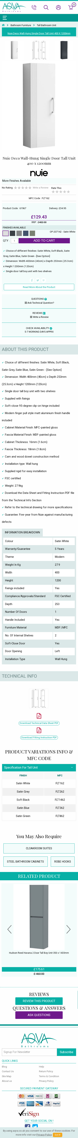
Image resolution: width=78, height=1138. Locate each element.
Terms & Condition (49, 1076)
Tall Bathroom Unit (46, 25)
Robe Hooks (62, 861)
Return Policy (46, 1071)
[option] (14, 50)
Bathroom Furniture (21, 25)
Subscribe (66, 1052)
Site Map (6, 1076)
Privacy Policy (46, 1081)
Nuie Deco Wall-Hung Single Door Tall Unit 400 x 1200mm (39, 33)
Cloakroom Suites (39, 848)
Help (41, 1066)
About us (7, 1081)
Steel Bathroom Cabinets (25, 861)
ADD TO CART (44, 240)
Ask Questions (39, 1015)
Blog (4, 1066)
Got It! (57, 1135)
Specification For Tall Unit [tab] (21, 767)
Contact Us (8, 1071)
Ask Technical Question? (40, 302)
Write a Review (40, 187)
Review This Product (39, 1001)
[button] (9, 930)
